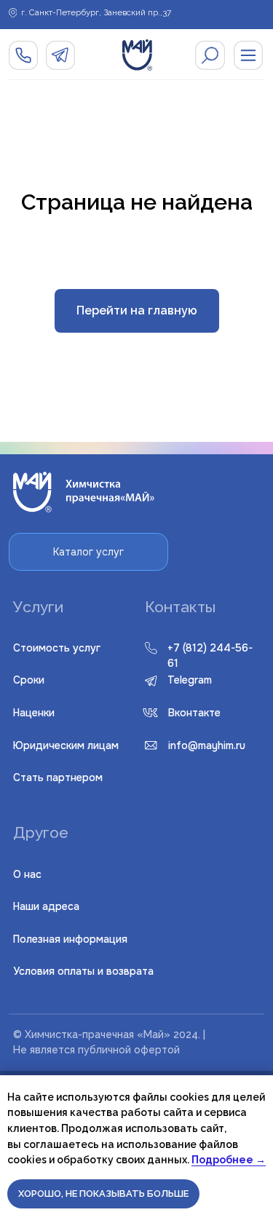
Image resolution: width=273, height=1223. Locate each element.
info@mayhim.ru (206, 745)
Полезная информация (70, 939)
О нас (27, 874)
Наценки (34, 712)
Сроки (28, 679)
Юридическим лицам (66, 745)
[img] (210, 55)
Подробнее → (228, 1159)
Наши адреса (46, 906)
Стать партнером (58, 777)
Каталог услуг (88, 551)
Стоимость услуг (56, 647)
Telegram (189, 679)
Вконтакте (194, 712)
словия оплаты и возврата (83, 971)
